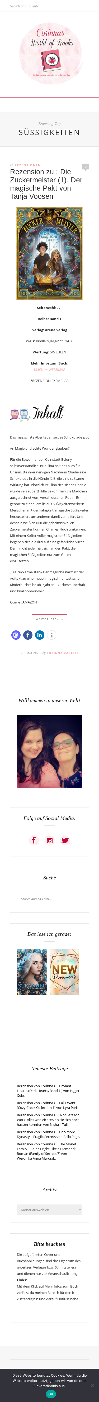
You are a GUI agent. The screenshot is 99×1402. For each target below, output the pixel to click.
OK (50, 1394)
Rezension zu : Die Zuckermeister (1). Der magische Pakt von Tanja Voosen (46, 184)
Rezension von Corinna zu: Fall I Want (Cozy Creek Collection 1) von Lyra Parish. (49, 1105)
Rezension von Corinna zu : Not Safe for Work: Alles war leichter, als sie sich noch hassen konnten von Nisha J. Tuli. (48, 1120)
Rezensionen (28, 165)
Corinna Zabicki (62, 653)
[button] (16, 635)
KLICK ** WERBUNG (49, 369)
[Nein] (92, 1385)
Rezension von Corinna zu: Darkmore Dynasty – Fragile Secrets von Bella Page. (48, 1134)
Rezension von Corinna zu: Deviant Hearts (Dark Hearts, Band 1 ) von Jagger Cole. (48, 1090)
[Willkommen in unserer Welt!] (49, 787)
